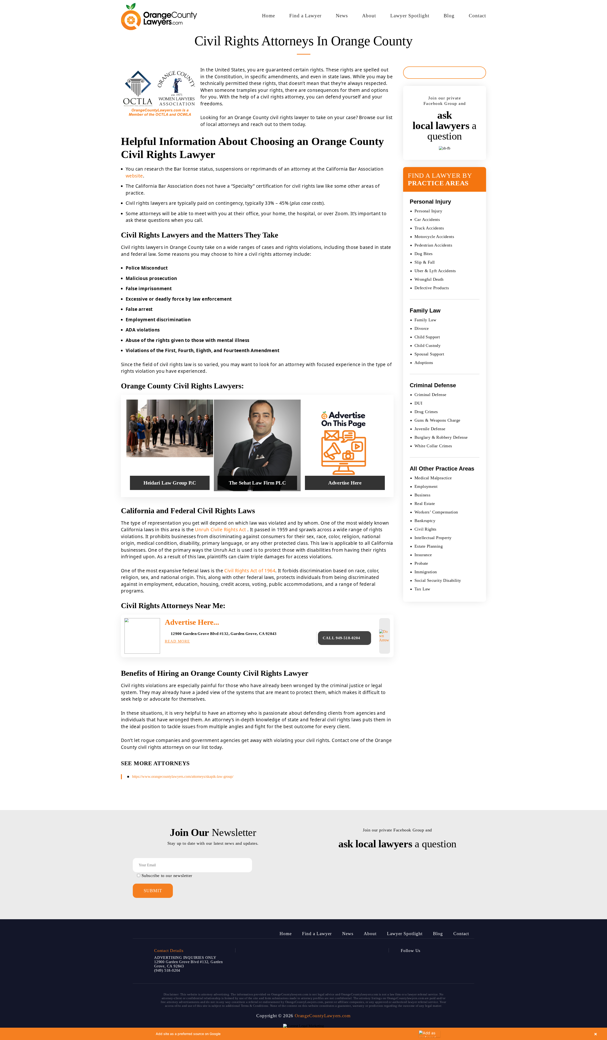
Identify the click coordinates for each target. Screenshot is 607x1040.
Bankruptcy (424, 520)
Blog (449, 16)
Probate (421, 563)
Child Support (427, 337)
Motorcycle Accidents (434, 236)
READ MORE (177, 641)
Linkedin (444, 961)
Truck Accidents (429, 228)
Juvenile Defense (429, 428)
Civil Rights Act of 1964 (249, 571)
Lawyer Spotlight (409, 16)
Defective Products (431, 287)
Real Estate (424, 503)
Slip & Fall (424, 262)
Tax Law (422, 589)
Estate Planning (428, 546)
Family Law (425, 319)
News (342, 16)
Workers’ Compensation (436, 512)
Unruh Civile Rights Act (220, 530)
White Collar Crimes (433, 445)
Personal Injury (428, 211)
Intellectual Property (432, 537)
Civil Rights (425, 529)
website (134, 176)
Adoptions (423, 362)
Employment (425, 486)
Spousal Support (429, 354)
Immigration (425, 571)
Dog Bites (423, 253)
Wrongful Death (429, 279)
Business (422, 495)
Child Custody (427, 345)
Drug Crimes (426, 411)
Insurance (423, 554)
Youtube (431, 961)
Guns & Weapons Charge (437, 420)
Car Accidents (427, 219)
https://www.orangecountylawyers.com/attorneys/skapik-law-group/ (182, 776)
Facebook (405, 961)
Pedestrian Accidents (433, 245)
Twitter (418, 961)
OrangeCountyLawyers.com (322, 1015)
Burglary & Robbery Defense (441, 437)
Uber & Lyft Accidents (435, 270)
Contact (477, 16)
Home (268, 16)
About (369, 16)
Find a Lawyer (305, 16)
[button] (303, 1034)
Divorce (421, 328)
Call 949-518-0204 (341, 638)
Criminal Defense (430, 394)
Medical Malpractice (433, 478)
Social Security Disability (437, 580)
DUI (418, 403)
